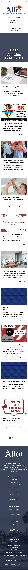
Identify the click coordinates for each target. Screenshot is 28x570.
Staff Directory (14, 499)
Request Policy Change (14, 484)
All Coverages (14, 516)
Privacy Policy (21, 564)
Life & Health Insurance (14, 514)
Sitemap (6, 564)
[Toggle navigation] (26, 1)
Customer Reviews (14, 494)
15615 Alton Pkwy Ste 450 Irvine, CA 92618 (14, 546)
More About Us (14, 492)
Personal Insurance (14, 509)
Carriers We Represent (14, 497)
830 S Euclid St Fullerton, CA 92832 (14, 529)
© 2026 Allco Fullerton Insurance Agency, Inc (14, 560)
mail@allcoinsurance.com (14, 526)
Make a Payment (14, 482)
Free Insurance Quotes (7, 2)
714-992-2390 (14, 18)
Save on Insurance (14, 506)
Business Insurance (14, 511)
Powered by (15, 565)
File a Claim (14, 479)
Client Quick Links (14, 477)
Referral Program (14, 487)
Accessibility (12, 564)
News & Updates (14, 502)
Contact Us (14, 521)
